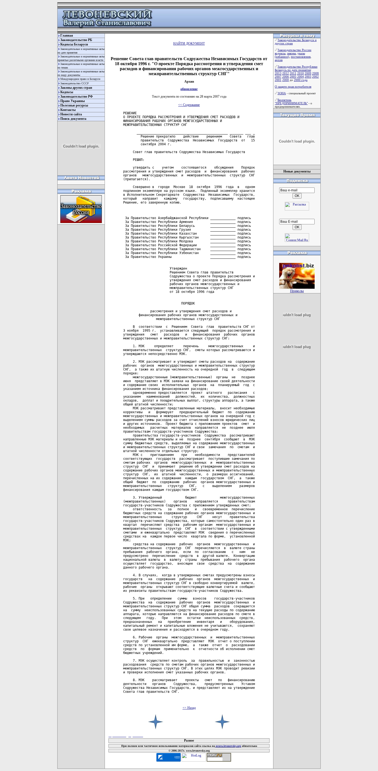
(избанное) (282, 56)
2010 (300, 73)
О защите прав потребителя (293, 86)
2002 (315, 76)
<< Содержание (189, 105)
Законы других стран (76, 88)
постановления (300, 56)
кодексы (280, 53)
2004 (300, 76)
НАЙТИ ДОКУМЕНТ (189, 43)
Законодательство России (294, 50)
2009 (308, 73)
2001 (278, 80)
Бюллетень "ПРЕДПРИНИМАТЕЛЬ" (291, 101)
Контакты (68, 110)
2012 (285, 73)
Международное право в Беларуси (80, 78)
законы (291, 53)
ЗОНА (282, 93)
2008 (315, 73)
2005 (293, 76)
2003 (308, 76)
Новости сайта (71, 114)
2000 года (300, 80)
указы (301, 53)
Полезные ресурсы (74, 105)
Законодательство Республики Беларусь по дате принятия (296, 68)
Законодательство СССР (74, 83)
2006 (285, 76)
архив (279, 60)
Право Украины (72, 101)
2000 (285, 80)
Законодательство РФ (76, 96)
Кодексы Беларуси (74, 44)
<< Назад (189, 708)
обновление (189, 89)
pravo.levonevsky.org (228, 745)
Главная (66, 35)
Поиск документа (73, 119)
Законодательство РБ (76, 40)
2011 (293, 73)
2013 (278, 73)
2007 (278, 76)
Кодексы (66, 92)
